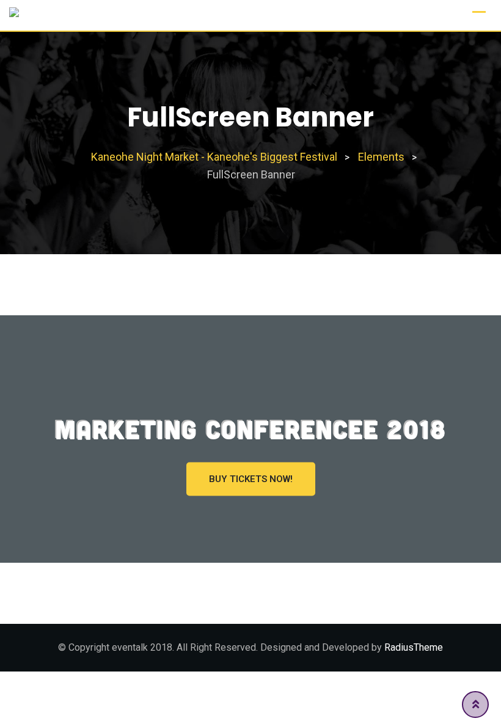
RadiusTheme (413, 647)
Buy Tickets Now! (251, 479)
